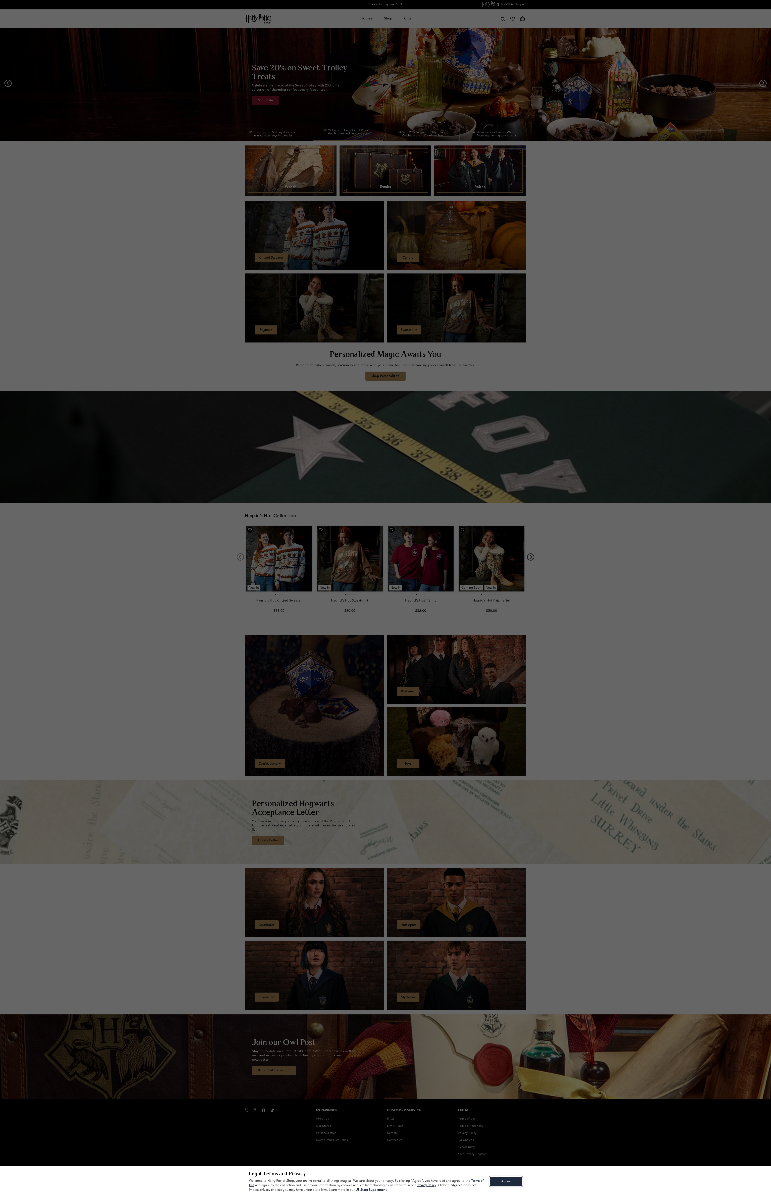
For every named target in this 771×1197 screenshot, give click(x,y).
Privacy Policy (426, 1185)
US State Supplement (371, 1190)
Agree (506, 1181)
